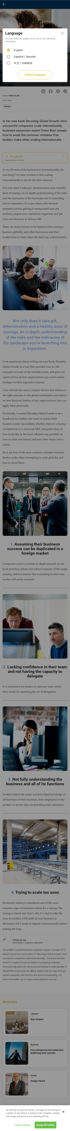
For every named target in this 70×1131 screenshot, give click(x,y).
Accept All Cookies (45, 1125)
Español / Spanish (25, 56)
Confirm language (35, 74)
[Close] (63, 1111)
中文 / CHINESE (23, 63)
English (18, 50)
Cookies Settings (22, 1125)
